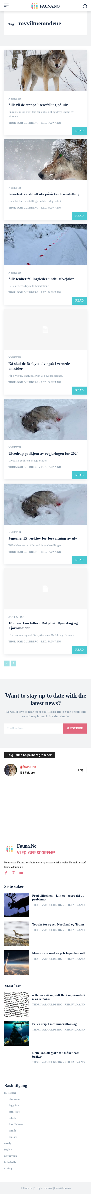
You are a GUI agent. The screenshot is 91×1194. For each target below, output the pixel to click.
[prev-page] (7, 663)
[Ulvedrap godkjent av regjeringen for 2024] (45, 419)
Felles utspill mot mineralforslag (54, 1024)
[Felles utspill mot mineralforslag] (16, 1033)
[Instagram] (13, 873)
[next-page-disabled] (13, 663)
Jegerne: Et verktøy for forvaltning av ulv (42, 538)
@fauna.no (27, 767)
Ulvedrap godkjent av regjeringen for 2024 (43, 453)
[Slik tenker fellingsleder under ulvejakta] (45, 244)
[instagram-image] (18, 793)
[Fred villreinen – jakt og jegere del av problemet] (16, 905)
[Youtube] (21, 873)
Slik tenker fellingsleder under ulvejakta (41, 279)
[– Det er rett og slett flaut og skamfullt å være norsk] (16, 1004)
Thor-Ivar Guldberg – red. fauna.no (34, 122)
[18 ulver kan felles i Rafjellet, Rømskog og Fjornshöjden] (45, 588)
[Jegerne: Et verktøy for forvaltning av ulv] (45, 504)
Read (79, 131)
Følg (81, 769)
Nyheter (14, 98)
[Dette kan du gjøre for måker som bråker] (16, 1062)
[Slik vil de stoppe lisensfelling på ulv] (45, 70)
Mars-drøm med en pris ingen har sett (58, 953)
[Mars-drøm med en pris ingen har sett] (16, 962)
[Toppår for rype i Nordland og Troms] (16, 933)
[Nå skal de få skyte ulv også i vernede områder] (45, 329)
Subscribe (74, 728)
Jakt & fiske (17, 617)
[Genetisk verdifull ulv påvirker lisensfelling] (45, 159)
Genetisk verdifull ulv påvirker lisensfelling (43, 194)
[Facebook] (6, 873)
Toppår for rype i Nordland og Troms (58, 924)
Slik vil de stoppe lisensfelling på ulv (38, 105)
